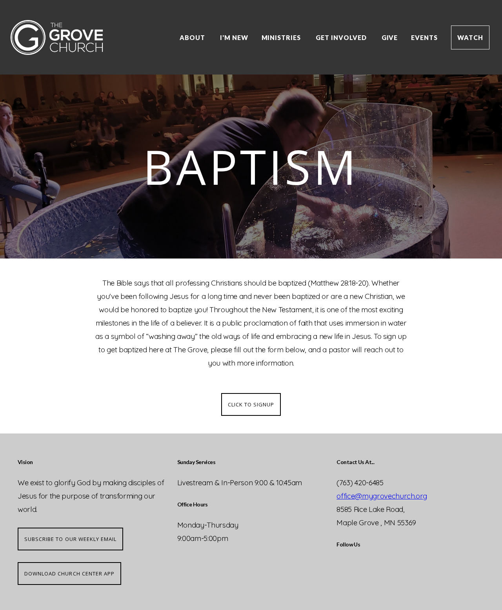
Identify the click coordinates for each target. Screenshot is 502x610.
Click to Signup (251, 404)
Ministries (282, 37)
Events (424, 37)
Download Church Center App (69, 573)
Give (390, 37)
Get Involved (342, 37)
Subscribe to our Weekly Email (70, 539)
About (193, 37)
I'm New (234, 37)
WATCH (470, 37)
